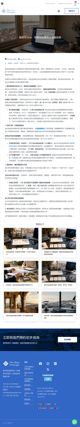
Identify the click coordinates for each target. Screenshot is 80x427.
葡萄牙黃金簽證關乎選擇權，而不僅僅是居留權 (19, 315)
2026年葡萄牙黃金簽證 (28, 368)
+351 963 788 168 (50, 3)
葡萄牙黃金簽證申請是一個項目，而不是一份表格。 (58, 285)
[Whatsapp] (2, 3)
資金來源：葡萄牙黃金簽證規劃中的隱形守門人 (19, 285)
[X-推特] (48, 369)
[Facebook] (40, 364)
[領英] (55, 364)
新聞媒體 (27, 389)
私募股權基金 (40, 128)
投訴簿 (26, 403)
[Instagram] (48, 364)
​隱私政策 (27, 399)
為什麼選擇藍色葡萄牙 (28, 380)
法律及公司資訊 (28, 394)
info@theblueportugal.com (65, 3)
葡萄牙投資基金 (28, 374)
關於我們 (27, 385)
